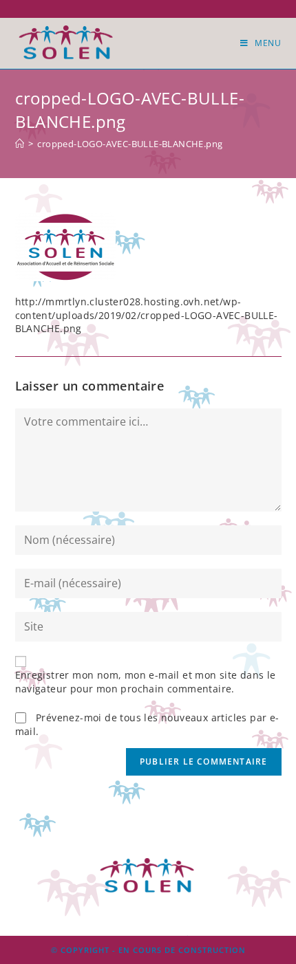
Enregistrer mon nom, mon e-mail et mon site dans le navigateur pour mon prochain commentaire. (145, 681)
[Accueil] (19, 144)
